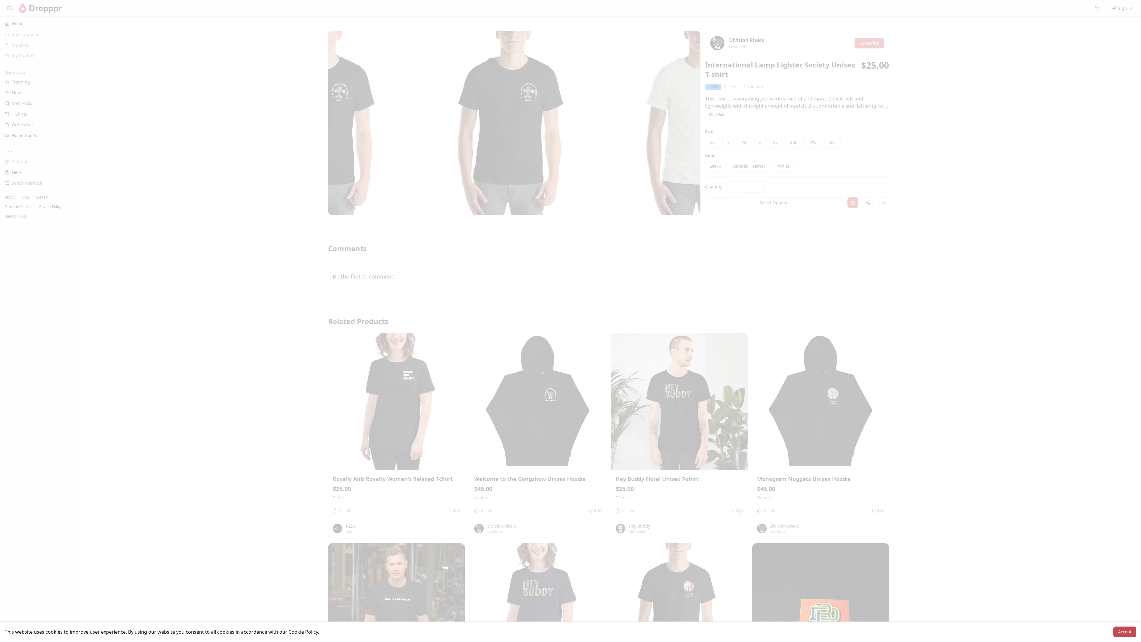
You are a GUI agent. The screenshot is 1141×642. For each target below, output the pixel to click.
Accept (1124, 632)
